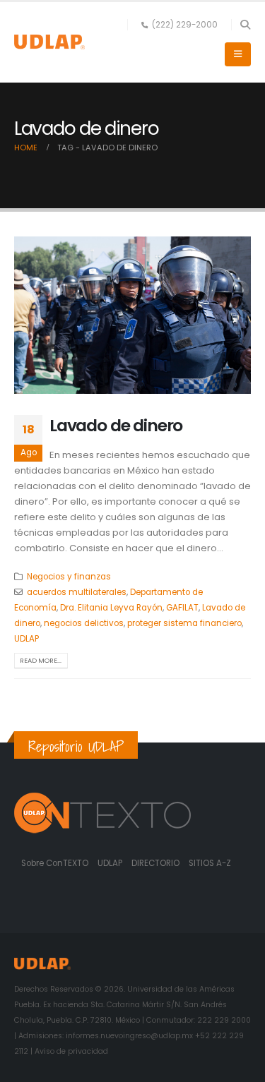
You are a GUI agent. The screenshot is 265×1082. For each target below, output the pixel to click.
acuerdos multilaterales (76, 592)
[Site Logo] (49, 42)
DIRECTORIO (156, 863)
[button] (245, 24)
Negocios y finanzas (69, 576)
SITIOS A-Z (210, 863)
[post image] (132, 315)
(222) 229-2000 (185, 24)
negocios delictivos (84, 623)
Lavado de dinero (115, 425)
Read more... (40, 660)
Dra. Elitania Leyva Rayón (111, 607)
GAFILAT (182, 607)
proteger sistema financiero (184, 623)
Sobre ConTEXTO (54, 863)
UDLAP (26, 638)
